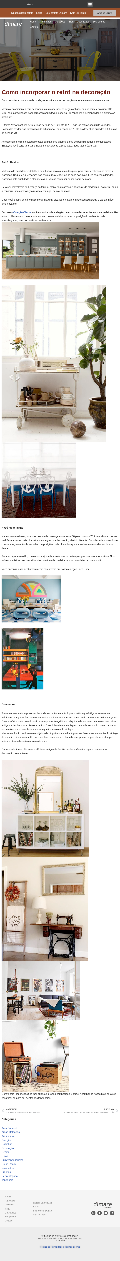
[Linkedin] (112, 1213)
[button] (90, 4)
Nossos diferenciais (22, 13)
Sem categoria (10, 1176)
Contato (34, 27)
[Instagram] (93, 1213)
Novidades (8, 1168)
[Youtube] (106, 1213)
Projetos (6, 1172)
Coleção (6, 1140)
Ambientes (46, 21)
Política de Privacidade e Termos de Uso (60, 1247)
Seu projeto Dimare (56, 13)
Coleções (60, 21)
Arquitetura (8, 1136)
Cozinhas (7, 1144)
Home (33, 21)
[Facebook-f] (99, 1213)
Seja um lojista (78, 13)
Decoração (8, 1148)
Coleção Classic (22, 212)
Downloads (83, 21)
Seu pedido (98, 21)
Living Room (9, 1164)
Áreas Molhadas (11, 1132)
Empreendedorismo (12, 1160)
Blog (71, 21)
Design (6, 1152)
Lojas (39, 13)
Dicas (5, 1156)
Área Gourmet (9, 1128)
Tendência (7, 1180)
